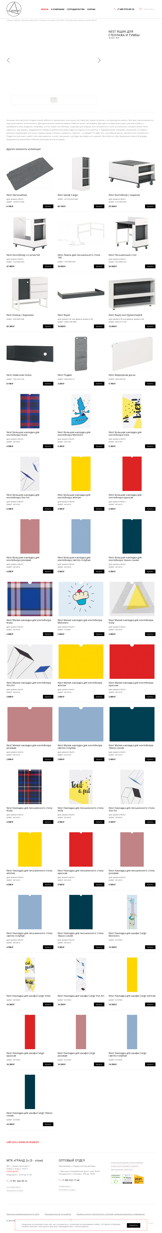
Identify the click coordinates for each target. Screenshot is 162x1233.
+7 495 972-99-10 (125, 9)
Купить (48, 206)
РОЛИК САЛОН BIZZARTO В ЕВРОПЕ (124, 1166)
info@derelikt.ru (65, 1186)
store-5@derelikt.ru (14, 1187)
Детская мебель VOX (30, 20)
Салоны (91, 9)
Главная (10, 20)
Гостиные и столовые (47, 20)
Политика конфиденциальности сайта (23, 1214)
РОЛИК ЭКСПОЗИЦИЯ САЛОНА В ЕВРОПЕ (127, 1163)
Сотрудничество (76, 9)
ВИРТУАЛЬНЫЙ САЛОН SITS (122, 1170)
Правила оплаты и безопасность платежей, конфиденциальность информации (110, 1214)
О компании (57, 9)
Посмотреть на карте (15, 1190)
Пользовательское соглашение (58, 1214)
